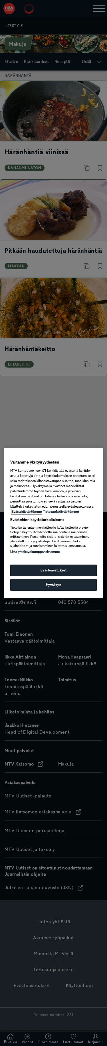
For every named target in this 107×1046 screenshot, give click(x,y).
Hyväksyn (53, 585)
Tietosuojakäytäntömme (61, 511)
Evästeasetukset (54, 570)
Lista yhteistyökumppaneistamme (35, 551)
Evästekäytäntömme (27, 511)
